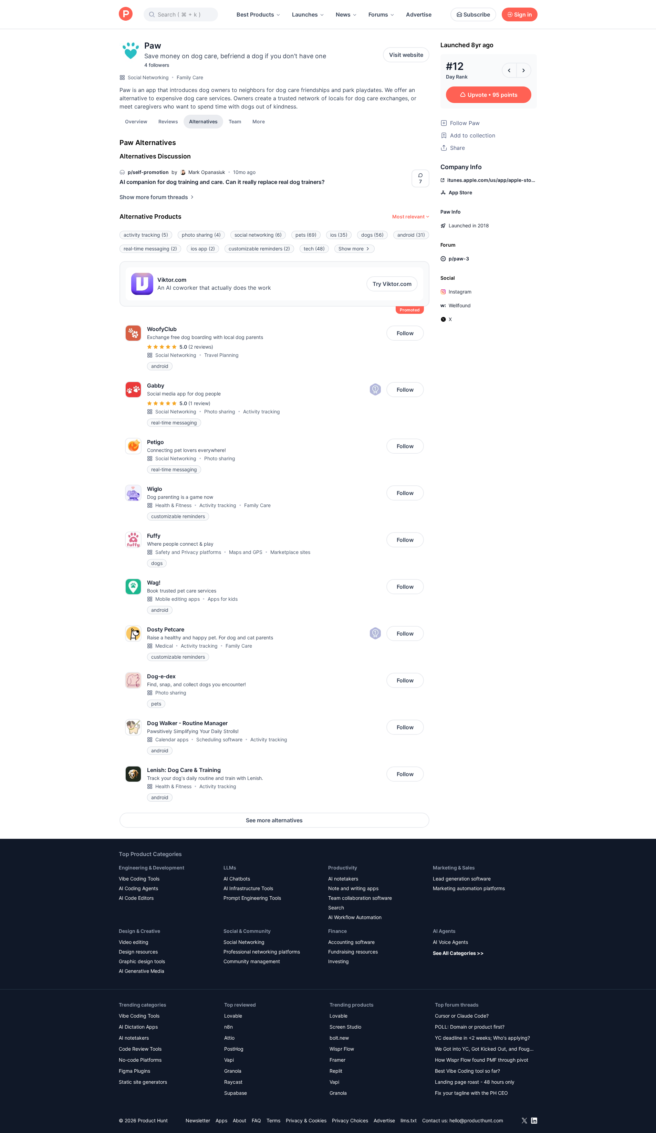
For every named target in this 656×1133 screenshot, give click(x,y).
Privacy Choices (350, 1120)
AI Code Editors (136, 898)
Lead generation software (462, 879)
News (343, 14)
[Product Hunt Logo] (126, 14)
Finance (337, 931)
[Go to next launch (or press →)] (524, 70)
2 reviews (200, 347)
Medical (164, 646)
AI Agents (444, 931)
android (411, 235)
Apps (221, 1120)
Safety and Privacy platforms (188, 552)
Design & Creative (139, 931)
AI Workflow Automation (355, 917)
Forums (378, 14)
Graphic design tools (142, 961)
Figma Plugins (134, 1071)
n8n (228, 1027)
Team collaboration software (360, 898)
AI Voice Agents (450, 942)
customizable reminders (259, 248)
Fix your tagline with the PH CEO (471, 1093)
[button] (258, 121)
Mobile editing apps (177, 599)
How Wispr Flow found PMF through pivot (481, 1060)
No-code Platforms (140, 1060)
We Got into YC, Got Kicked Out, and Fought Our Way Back (484, 1049)
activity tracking (146, 235)
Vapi (229, 1060)
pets (305, 235)
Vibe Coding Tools (139, 879)
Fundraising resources (353, 952)
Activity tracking (261, 411)
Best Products (255, 14)
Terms (273, 1120)
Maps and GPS (245, 552)
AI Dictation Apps (138, 1027)
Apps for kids (223, 599)
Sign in (523, 14)
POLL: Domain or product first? (469, 1027)
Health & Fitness (173, 505)
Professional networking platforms (261, 952)
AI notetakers (343, 879)
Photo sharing (219, 411)
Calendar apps (171, 739)
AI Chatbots (236, 879)
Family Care (190, 77)
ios (338, 235)
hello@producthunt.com (476, 1120)
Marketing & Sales (454, 868)
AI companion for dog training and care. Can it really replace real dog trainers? (222, 181)
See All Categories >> (458, 953)
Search (336, 907)
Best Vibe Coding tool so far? (467, 1071)
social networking (258, 235)
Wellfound (460, 305)
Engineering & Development (151, 868)
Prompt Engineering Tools (252, 898)
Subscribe (477, 14)
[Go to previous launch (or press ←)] (509, 70)
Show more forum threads (153, 197)
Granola (232, 1071)
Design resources (138, 952)
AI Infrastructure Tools (248, 888)
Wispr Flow (342, 1049)
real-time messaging (150, 248)
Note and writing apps (353, 888)
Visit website (406, 54)
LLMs (229, 868)
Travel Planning (221, 355)
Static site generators (143, 1082)
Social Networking (148, 77)
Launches (305, 14)
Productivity (342, 868)
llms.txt (408, 1120)
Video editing (133, 942)
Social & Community (247, 931)
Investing (338, 961)
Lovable (233, 1016)
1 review (199, 403)
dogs (372, 235)
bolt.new (339, 1038)
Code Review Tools (140, 1049)
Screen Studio (345, 1027)
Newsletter (198, 1120)
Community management (251, 961)
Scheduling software (219, 739)
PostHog (233, 1049)
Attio (229, 1038)
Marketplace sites (290, 552)
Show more (351, 248)
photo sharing (201, 235)
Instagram (460, 292)
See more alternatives (274, 820)
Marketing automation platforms (469, 888)
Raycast (233, 1082)
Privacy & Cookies (306, 1120)
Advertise (418, 14)
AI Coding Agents (138, 888)
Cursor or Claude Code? (462, 1016)
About (239, 1120)
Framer (337, 1060)
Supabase (235, 1093)
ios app (203, 248)
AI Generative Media (141, 971)
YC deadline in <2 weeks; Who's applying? (482, 1038)
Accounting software (351, 942)
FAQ (256, 1120)
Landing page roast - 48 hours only (474, 1082)
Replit (336, 1071)
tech (314, 248)
